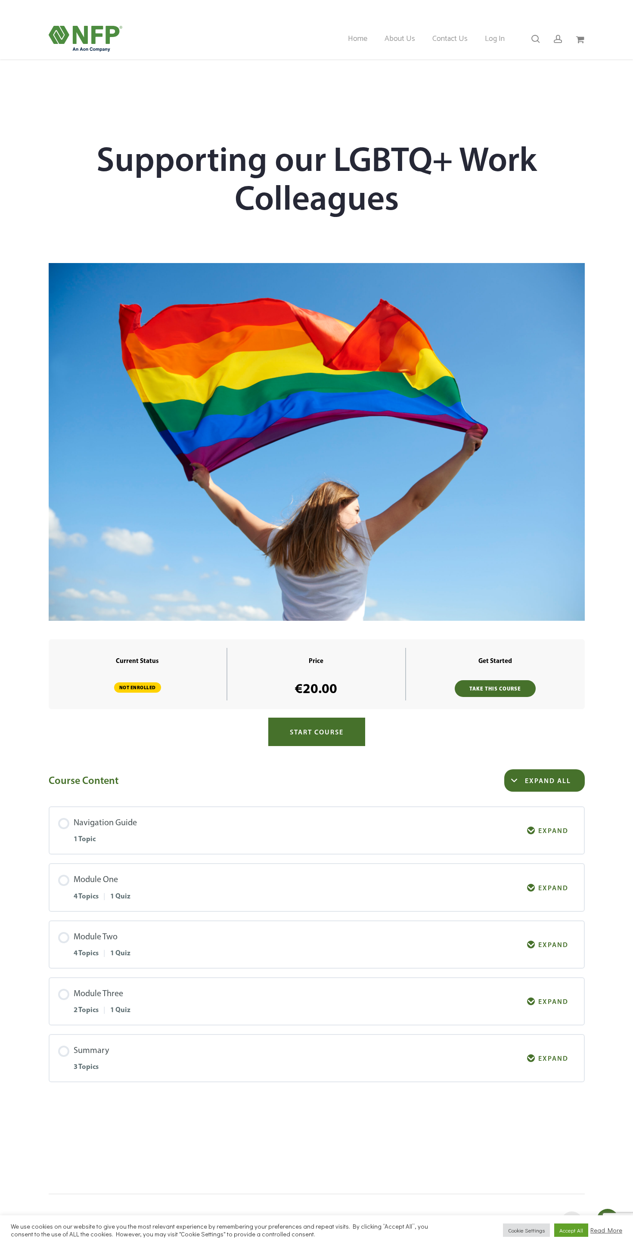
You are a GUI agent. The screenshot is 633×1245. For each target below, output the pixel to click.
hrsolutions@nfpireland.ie (548, 9)
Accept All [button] (571, 1230)
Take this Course (495, 688)
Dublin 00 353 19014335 (457, 9)
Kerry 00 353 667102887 (366, 9)
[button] (316, 732)
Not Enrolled (137, 687)
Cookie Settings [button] (526, 1230)
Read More (606, 1230)
